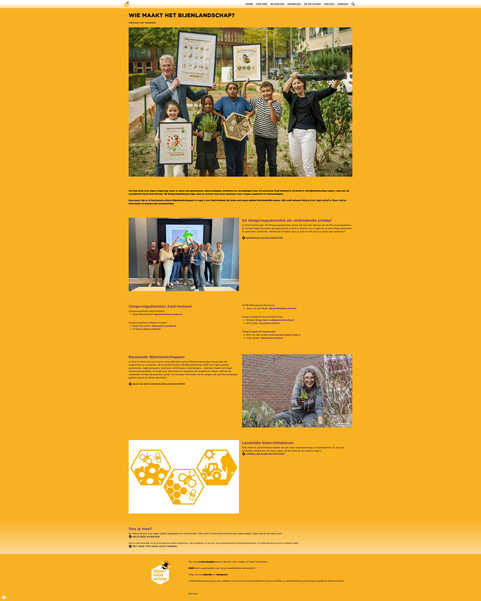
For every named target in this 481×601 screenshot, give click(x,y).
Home (249, 4)
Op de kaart (312, 4)
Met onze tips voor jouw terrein (154, 546)
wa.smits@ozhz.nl (269, 323)
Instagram (222, 574)
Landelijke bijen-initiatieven (265, 454)
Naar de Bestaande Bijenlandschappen (158, 384)
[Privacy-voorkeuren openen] (3, 597)
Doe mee (261, 4)
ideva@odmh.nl (151, 329)
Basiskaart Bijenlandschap (264, 238)
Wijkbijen (277, 4)
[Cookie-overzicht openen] (6, 597)
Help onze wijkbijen (146, 536)
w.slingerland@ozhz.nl (281, 320)
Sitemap (193, 593)
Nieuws (329, 4)
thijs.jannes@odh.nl (272, 338)
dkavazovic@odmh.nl (164, 326)
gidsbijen (294, 4)
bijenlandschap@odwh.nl (168, 314)
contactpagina (207, 561)
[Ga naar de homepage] (127, 4)
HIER (191, 568)
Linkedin (207, 574)
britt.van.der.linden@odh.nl (284, 334)
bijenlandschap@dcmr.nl (282, 308)
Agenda (342, 4)
